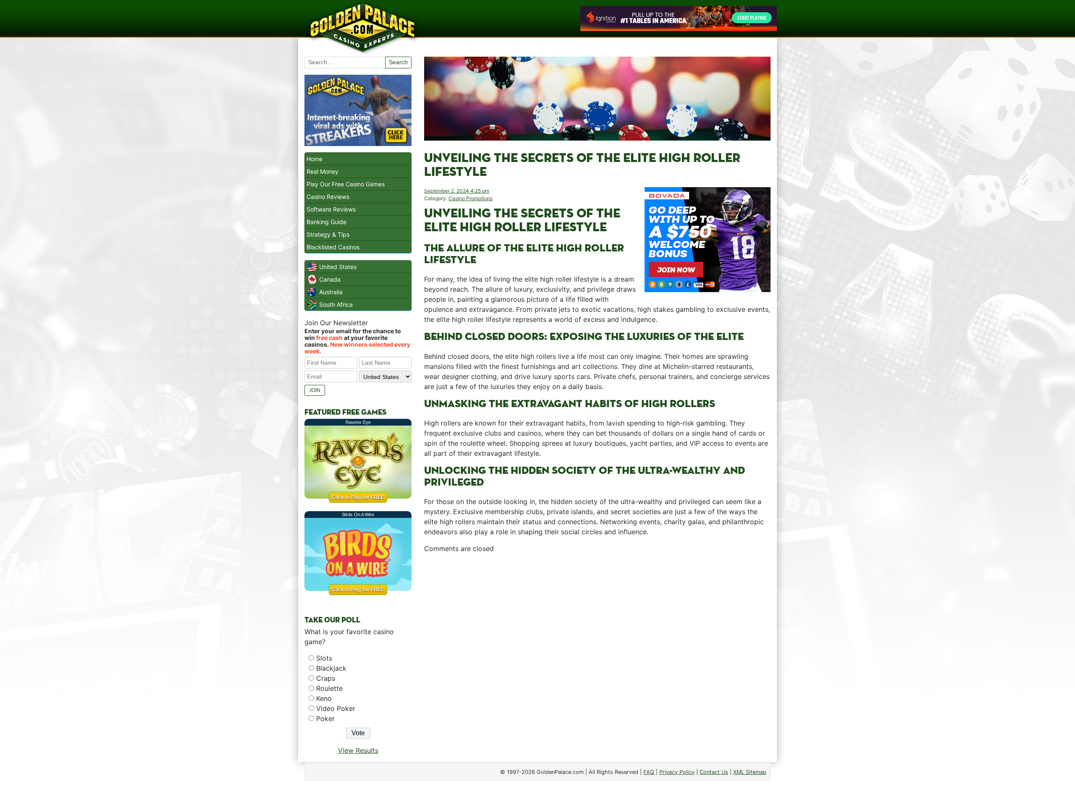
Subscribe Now (537, 431)
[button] (538, 361)
